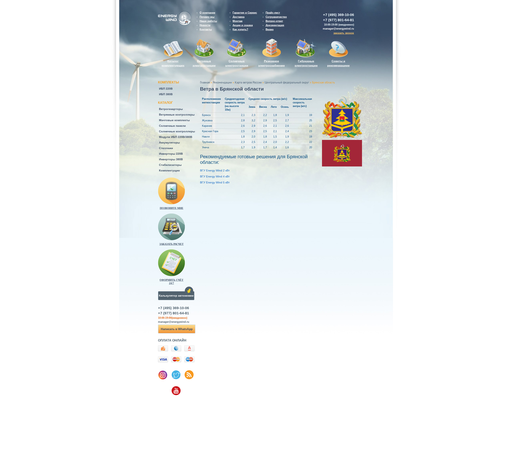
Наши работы (208, 21)
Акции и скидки (243, 25)
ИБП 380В (166, 94)
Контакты (206, 29)
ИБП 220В (166, 88)
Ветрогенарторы (171, 109)
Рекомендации (222, 82)
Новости (205, 25)
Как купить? (240, 29)
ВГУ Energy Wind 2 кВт (215, 170)
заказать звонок (343, 33)
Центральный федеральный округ (287, 82)
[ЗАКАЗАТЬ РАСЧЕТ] (178, 226)
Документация (275, 25)
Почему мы (207, 16)
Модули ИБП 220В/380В (175, 137)
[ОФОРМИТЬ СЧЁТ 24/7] (178, 262)
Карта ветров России (248, 82)
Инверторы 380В (171, 159)
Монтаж (237, 21)
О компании (207, 12)
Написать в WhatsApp (177, 329)
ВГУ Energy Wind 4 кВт (215, 176)
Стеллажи (166, 148)
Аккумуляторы (169, 142)
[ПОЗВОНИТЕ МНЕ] (178, 190)
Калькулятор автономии (176, 295)
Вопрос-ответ (274, 21)
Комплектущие (169, 170)
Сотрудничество (276, 16)
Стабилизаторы (170, 164)
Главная (205, 82)
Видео (270, 29)
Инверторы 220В (171, 153)
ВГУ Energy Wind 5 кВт (215, 182)
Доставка (238, 16)
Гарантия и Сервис (245, 12)
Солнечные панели (172, 125)
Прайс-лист (273, 12)
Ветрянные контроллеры (177, 114)
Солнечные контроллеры (177, 131)
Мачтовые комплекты (174, 120)
